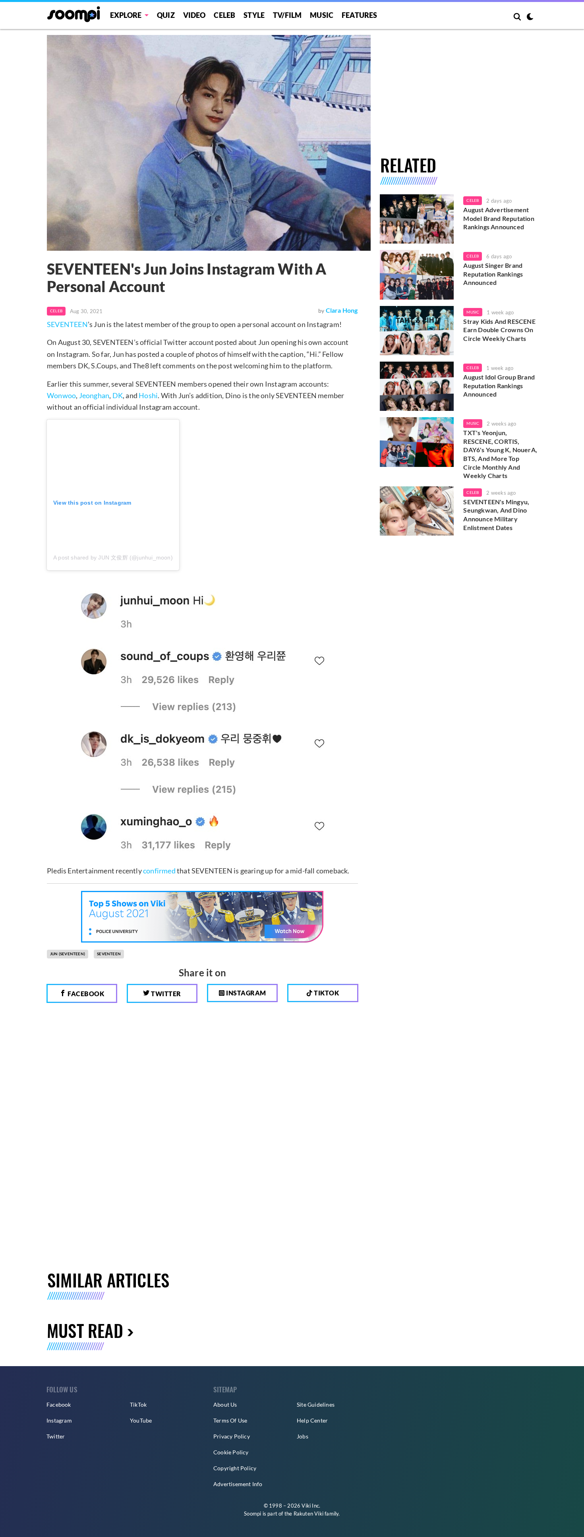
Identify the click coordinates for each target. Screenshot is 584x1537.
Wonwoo (61, 395)
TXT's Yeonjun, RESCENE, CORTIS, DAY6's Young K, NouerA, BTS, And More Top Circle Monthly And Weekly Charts (500, 454)
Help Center (312, 1420)
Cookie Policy (231, 1452)
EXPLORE (125, 15)
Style (254, 15)
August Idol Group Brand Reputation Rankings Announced (499, 385)
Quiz (166, 15)
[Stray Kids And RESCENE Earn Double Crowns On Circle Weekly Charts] (417, 330)
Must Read (85, 1330)
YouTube (141, 1420)
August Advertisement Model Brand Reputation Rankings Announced (498, 218)
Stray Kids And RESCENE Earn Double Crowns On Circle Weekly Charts (499, 329)
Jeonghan (94, 395)
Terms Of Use (230, 1420)
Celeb (224, 15)
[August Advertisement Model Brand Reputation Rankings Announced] (417, 219)
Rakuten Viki (308, 1513)
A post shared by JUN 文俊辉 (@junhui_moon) (113, 557)
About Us (225, 1404)
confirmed (159, 870)
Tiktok (326, 993)
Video (194, 15)
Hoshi (148, 395)
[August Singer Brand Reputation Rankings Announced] (417, 274)
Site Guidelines (316, 1404)
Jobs (302, 1436)
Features (359, 15)
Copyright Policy (234, 1468)
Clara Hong (342, 310)
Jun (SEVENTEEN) (67, 953)
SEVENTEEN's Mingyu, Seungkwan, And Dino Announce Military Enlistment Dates (496, 514)
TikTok (138, 1404)
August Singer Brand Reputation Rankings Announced (493, 273)
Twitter (165, 993)
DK (117, 395)
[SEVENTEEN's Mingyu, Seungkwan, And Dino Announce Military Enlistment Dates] (417, 511)
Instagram (245, 993)
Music (321, 15)
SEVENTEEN (67, 324)
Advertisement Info (238, 1484)
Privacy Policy (231, 1436)
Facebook (85, 993)
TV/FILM (287, 15)
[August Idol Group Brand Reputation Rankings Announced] (417, 386)
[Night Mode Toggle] (530, 17)
